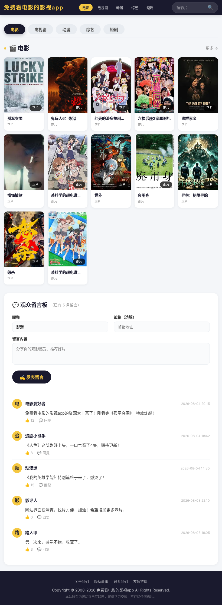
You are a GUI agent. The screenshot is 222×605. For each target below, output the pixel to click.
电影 (85, 7)
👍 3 (29, 549)
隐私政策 (101, 581)
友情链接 (140, 581)
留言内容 (19, 338)
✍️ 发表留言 (32, 377)
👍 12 (29, 420)
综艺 (134, 7)
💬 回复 (45, 420)
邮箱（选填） (125, 317)
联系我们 (121, 581)
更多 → (212, 48)
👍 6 (29, 517)
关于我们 (82, 581)
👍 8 (29, 453)
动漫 (119, 7)
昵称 (16, 317)
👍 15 (29, 485)
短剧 (150, 7)
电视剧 (102, 7)
